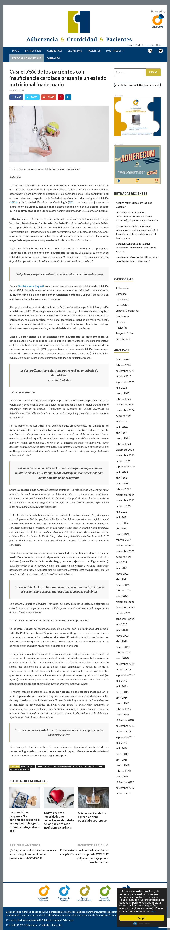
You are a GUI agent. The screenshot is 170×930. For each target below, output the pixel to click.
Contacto (53, 58)
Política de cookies (51, 920)
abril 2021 (122, 579)
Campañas (122, 293)
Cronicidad (75, 50)
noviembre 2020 (125, 607)
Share (18, 97)
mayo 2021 (122, 573)
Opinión (120, 321)
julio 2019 (121, 680)
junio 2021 (122, 567)
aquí (153, 911)
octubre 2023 (123, 460)
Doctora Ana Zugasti (31, 286)
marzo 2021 (122, 584)
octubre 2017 (123, 793)
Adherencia (54, 50)
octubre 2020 (123, 613)
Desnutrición (44, 766)
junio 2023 (122, 472)
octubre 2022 (123, 505)
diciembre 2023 (125, 449)
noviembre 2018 (125, 725)
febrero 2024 (123, 443)
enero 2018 (122, 776)
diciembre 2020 (125, 601)
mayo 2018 (122, 753)
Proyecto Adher (125, 333)
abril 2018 (122, 759)
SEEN (13, 202)
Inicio (15, 50)
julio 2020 (121, 624)
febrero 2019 (123, 708)
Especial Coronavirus (26, 58)
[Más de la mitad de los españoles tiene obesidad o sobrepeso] (93, 809)
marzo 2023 (122, 483)
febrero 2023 (123, 489)
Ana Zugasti (28, 766)
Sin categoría (123, 338)
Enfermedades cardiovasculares (72, 766)
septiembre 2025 (125, 381)
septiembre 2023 (125, 466)
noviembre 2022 (125, 500)
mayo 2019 (122, 691)
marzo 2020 (122, 646)
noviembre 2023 (125, 455)
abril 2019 (122, 697)
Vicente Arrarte (19, 769)
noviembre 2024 (125, 410)
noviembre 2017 (125, 787)
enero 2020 (122, 658)
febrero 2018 (123, 770)
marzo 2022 (122, 534)
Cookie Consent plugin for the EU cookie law (141, 923)
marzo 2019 (122, 703)
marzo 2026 (122, 359)
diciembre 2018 (125, 720)
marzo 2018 (122, 765)
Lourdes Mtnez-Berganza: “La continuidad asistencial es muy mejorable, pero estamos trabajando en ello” (24, 821)
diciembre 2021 (125, 545)
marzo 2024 (122, 438)
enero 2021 (122, 596)
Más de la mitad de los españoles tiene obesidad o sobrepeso (92, 816)
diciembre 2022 (125, 494)
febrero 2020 (123, 652)
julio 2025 (121, 387)
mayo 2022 (122, 522)
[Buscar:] (137, 72)
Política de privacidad (29, 920)
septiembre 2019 (125, 675)
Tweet (34, 97)
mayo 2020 (122, 635)
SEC (71, 202)
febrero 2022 (123, 539)
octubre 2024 (123, 415)
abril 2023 (122, 477)
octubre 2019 (123, 669)
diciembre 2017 (125, 782)
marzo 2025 (122, 393)
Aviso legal (68, 920)
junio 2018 (122, 748)
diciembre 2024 (125, 404)
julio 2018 (121, 742)
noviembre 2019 (125, 663)
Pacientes (94, 50)
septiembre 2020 (125, 618)
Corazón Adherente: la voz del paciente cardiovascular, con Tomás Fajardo (136, 247)
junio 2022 (122, 517)
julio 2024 (121, 421)
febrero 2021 (123, 590)
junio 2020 (122, 629)
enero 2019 (122, 714)
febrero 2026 (123, 365)
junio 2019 (122, 686)
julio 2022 (121, 511)
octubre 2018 (123, 731)
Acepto (141, 918)
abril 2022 (122, 528)
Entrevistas (33, 50)
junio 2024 (122, 427)
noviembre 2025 (125, 370)
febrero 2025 (123, 398)
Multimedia (113, 50)
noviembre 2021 (125, 551)
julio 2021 (121, 562)
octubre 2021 (123, 556)
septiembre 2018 (125, 737)
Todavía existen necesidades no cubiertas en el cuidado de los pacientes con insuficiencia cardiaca (59, 820)
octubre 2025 (123, 376)
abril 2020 (122, 641)
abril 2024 (122, 432)
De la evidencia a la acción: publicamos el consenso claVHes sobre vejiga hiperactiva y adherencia (137, 216)
